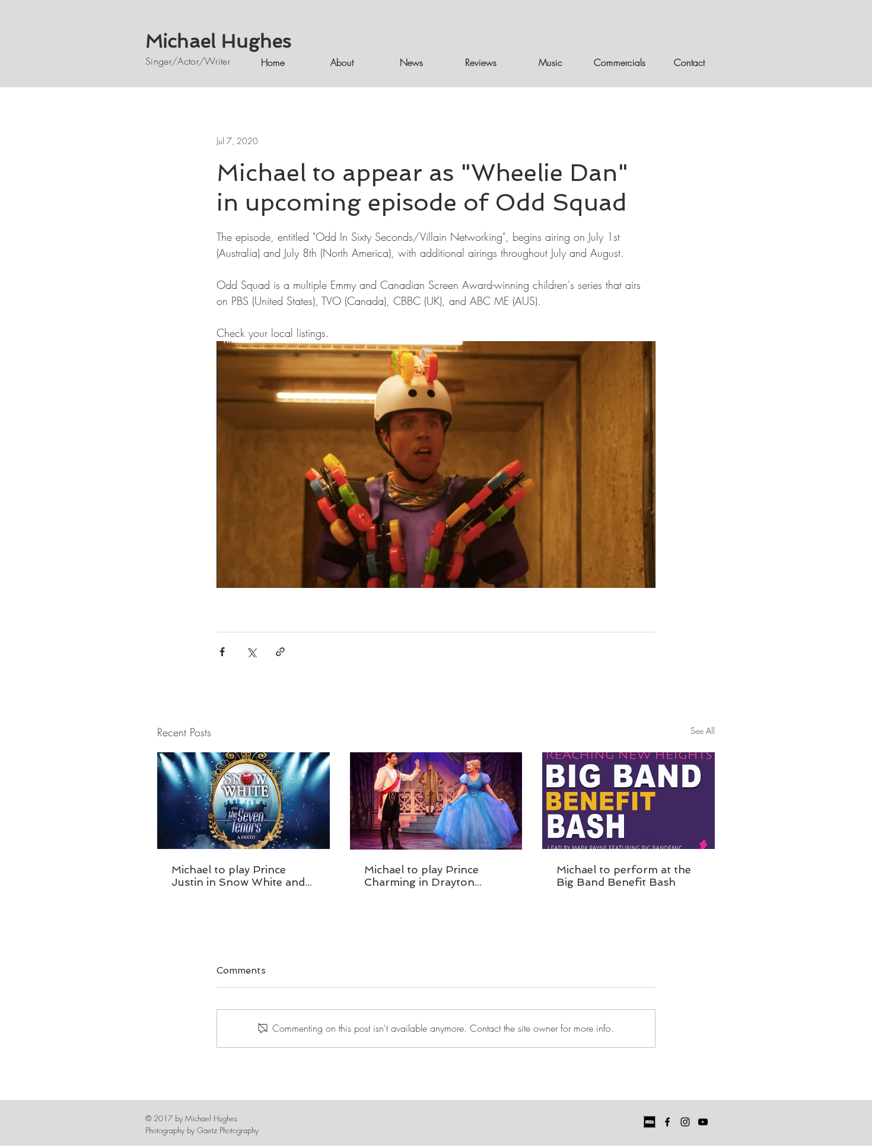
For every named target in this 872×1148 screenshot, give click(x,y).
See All (702, 730)
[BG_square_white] (649, 1122)
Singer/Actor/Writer (187, 61)
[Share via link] (280, 651)
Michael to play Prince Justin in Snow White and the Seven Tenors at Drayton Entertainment (238, 875)
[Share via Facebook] (222, 651)
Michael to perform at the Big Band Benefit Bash (623, 875)
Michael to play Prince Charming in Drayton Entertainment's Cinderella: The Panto (435, 875)
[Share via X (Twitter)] (251, 651)
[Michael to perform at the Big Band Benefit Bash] (628, 800)
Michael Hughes (218, 41)
